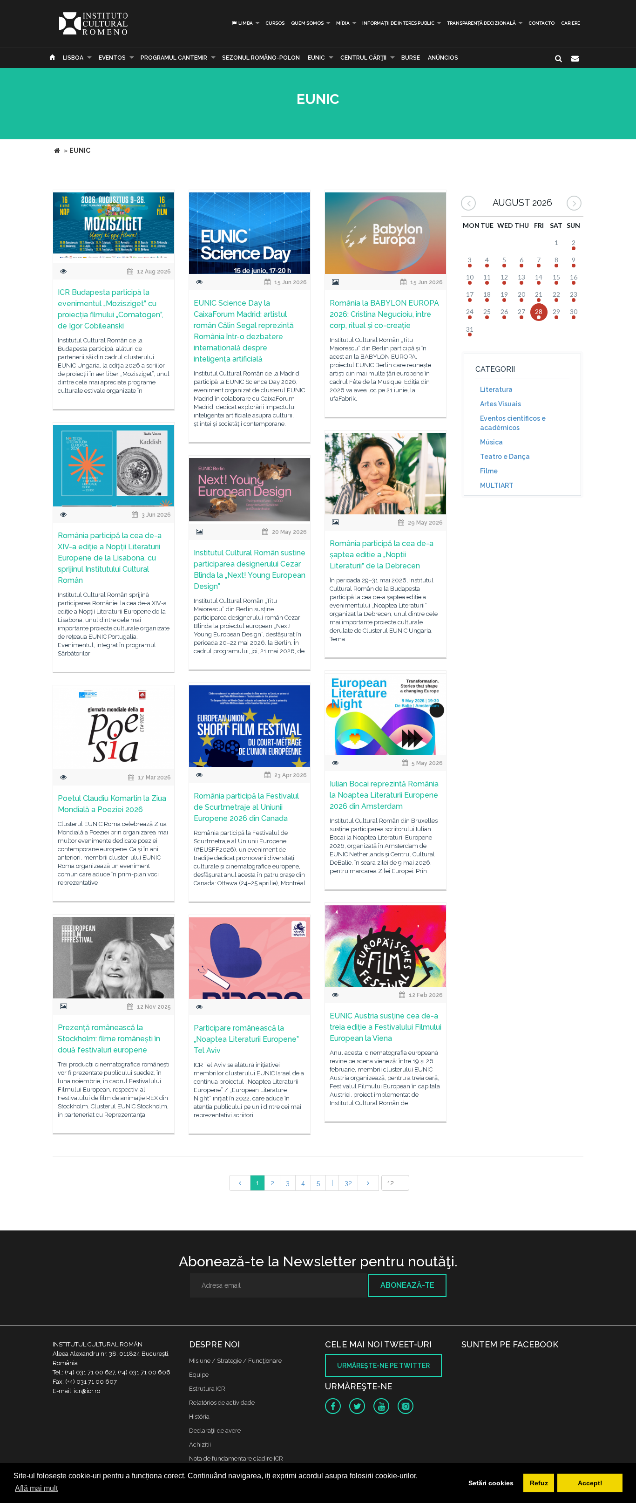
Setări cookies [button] (491, 1483)
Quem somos (307, 23)
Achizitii (200, 1444)
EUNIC (316, 58)
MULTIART (497, 485)
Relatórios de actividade (222, 1402)
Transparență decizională (481, 23)
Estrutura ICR (207, 1388)
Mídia (343, 23)
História (199, 1416)
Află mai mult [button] (36, 1488)
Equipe (199, 1374)
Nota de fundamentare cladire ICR (236, 1458)
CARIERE (570, 23)
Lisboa (73, 58)
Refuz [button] (539, 1483)
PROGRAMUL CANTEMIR (174, 58)
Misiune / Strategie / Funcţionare (235, 1360)
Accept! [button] (590, 1483)
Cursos (274, 23)
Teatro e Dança (505, 456)
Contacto (541, 23)
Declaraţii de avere (215, 1430)
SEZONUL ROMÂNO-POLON (261, 58)
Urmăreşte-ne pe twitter (383, 1365)
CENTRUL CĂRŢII (363, 58)
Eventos (112, 58)
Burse (410, 58)
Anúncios (443, 58)
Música (491, 442)
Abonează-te (407, 1285)
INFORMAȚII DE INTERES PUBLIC (398, 23)
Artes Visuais (500, 404)
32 (348, 1183)
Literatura (496, 389)
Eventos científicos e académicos (513, 423)
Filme (489, 471)
